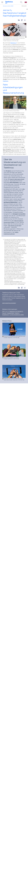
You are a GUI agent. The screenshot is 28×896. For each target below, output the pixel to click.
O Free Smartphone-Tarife (17, 314)
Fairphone (5, 81)
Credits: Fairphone (7, 40)
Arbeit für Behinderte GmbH (17, 179)
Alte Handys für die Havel (14, 225)
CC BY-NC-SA (15, 40)
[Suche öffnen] (21, 2)
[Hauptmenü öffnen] (2, 2)
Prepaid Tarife (10, 313)
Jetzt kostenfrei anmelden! (9, 303)
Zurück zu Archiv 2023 (8, 6)
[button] (19, 20)
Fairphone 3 (13, 43)
